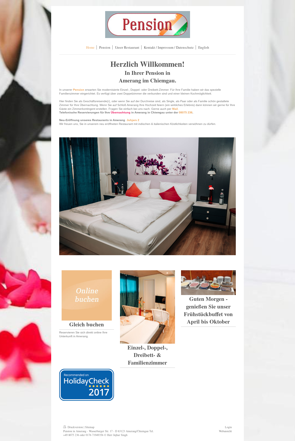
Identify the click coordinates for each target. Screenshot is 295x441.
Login (228, 427)
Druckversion (75, 427)
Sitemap (89, 427)
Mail (175, 108)
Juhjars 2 (133, 120)
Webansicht (225, 431)
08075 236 (185, 112)
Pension (78, 89)
